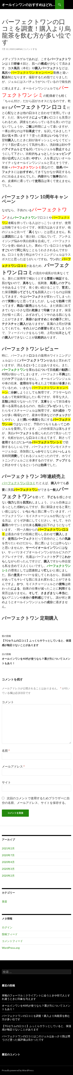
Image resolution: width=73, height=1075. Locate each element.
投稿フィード (10, 934)
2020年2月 (8, 875)
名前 (6, 750)
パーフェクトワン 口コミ (18, 483)
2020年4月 (8, 862)
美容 (4, 901)
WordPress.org (11, 947)
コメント (8, 702)
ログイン (7, 927)
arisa (19, 49)
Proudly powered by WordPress (18, 1070)
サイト (6, 782)
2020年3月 (8, 868)
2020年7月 (8, 855)
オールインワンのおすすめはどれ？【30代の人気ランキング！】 (28, 4)
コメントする (30, 49)
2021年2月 (8, 848)
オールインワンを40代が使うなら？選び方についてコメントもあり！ (36, 659)
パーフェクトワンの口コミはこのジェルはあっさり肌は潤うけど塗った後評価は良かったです (36, 1038)
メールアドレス (13, 766)
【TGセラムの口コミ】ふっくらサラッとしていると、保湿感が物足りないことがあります (36, 641)
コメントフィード (12, 941)
